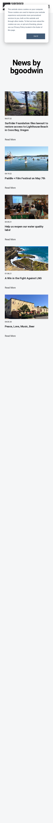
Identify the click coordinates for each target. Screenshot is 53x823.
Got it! (36, 36)
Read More (10, 139)
